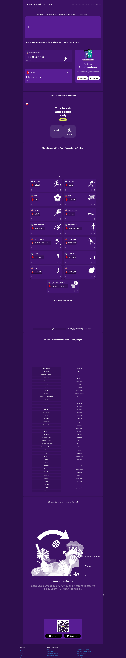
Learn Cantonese (81, 653)
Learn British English (52, 653)
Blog (83, 4)
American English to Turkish (54, 14)
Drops (73, 4)
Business (93, 4)
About (22, 650)
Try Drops (22, 655)
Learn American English (83, 649)
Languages (78, 4)
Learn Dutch (50, 657)
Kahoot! (87, 4)
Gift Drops (98, 4)
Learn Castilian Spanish (53, 655)
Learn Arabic (50, 651)
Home (41, 14)
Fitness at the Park (71, 14)
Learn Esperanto (81, 657)
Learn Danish (80, 655)
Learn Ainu (49, 649)
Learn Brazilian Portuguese (84, 651)
